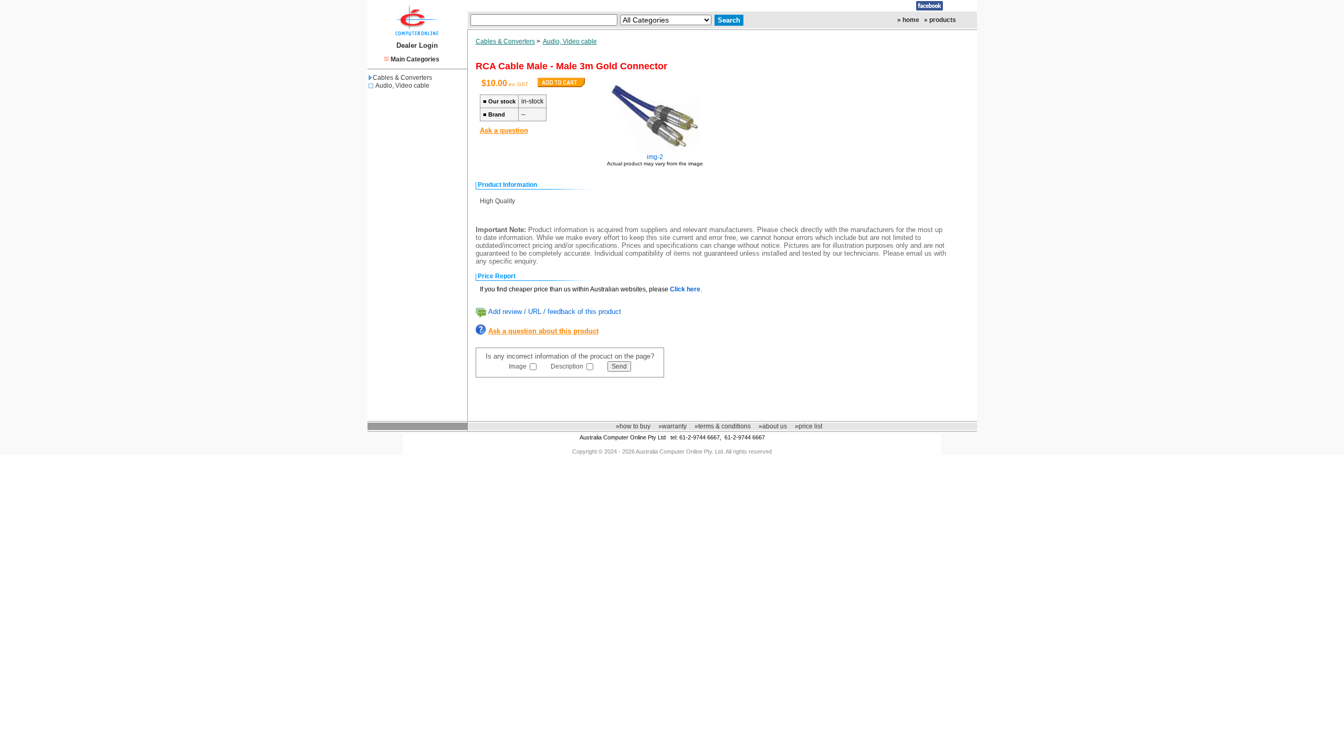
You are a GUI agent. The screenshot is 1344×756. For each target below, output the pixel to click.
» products (940, 20)
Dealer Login (417, 45)
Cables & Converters (402, 77)
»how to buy (633, 426)
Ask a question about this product (543, 331)
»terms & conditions (723, 426)
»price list (808, 426)
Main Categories (415, 59)
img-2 (655, 157)
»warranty (672, 426)
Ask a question (504, 130)
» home (908, 20)
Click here (685, 289)
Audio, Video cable (402, 85)
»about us (773, 426)
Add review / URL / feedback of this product (554, 312)
